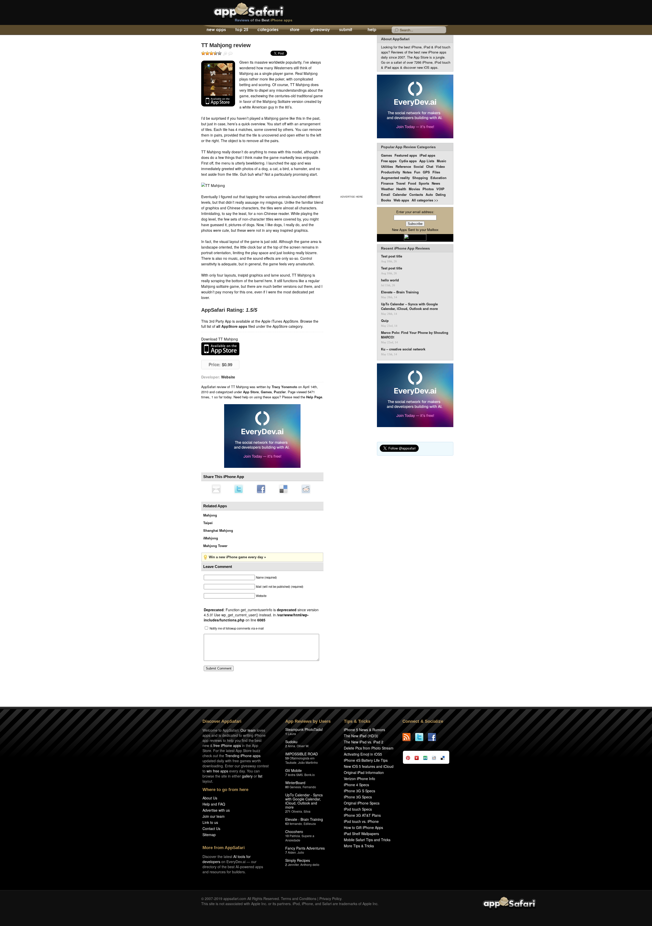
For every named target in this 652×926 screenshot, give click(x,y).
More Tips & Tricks (359, 845)
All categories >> (425, 200)
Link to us (210, 822)
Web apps (401, 200)
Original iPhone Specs (361, 803)
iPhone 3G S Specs (359, 790)
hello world (390, 280)
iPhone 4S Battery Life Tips (366, 760)
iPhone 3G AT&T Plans (362, 815)
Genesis (295, 787)
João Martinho (308, 762)
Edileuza (310, 823)
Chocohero (294, 831)
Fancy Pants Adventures (305, 848)
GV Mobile (293, 770)
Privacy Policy (330, 898)
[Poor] (207, 53)
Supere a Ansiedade (299, 838)
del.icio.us (283, 489)
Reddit (306, 489)
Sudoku (291, 741)
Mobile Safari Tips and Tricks (367, 839)
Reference (403, 166)
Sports (424, 183)
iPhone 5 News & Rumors (364, 729)
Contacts (416, 194)
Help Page (314, 396)
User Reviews (230, 54)
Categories (267, 30)
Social (419, 166)
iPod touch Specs (358, 809)
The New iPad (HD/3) (361, 735)
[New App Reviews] (215, 30)
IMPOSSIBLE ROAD (301, 753)
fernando (296, 823)
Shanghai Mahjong (218, 530)
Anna (291, 746)
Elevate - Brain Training (304, 819)
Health (401, 188)
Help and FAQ (213, 804)
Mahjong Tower (215, 545)
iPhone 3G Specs (358, 796)
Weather (387, 188)
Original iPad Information (364, 772)
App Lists (426, 160)
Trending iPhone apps (243, 755)
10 (287, 836)
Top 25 (241, 30)
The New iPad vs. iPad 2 (363, 741)
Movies (414, 188)
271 (288, 811)
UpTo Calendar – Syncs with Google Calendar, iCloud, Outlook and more (409, 306)
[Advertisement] (351, 114)
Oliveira (296, 811)
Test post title (391, 256)
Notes (407, 172)
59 (287, 758)
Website (228, 376)
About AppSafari (395, 39)
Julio (300, 852)
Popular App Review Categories (408, 147)
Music (441, 160)
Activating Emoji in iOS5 (363, 754)
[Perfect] (220, 53)
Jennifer (293, 864)
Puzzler (280, 391)
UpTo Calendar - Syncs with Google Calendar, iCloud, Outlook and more (304, 801)
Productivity (390, 172)
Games (266, 391)
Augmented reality (395, 177)
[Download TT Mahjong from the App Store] (218, 83)
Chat (429, 166)
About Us (209, 797)
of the (263, 20)
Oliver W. (303, 746)
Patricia (295, 836)
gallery (247, 776)
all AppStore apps (231, 326)
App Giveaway (319, 30)
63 (287, 823)
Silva (307, 811)
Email (385, 194)
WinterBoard (295, 782)
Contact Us (211, 828)
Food (412, 183)
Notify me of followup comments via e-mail (237, 628)
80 (287, 787)
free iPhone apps (227, 745)
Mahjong (210, 515)
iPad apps (427, 155)
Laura (292, 733)
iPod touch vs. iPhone (361, 821)
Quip (385, 320)
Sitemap (209, 834)
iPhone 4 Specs (356, 784)
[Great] (215, 53)
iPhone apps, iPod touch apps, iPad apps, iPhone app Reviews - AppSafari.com (259, 10)
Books (386, 200)
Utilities (387, 166)
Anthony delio (309, 864)
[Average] (211, 53)
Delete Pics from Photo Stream (368, 748)
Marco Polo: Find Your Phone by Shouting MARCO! (414, 334)
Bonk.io (309, 774)
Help (371, 30)
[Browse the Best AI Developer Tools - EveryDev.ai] (262, 436)
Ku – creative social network (403, 349)
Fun (417, 172)
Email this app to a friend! (216, 489)
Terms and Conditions (298, 898)
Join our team (213, 816)
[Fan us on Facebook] (434, 737)
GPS (426, 172)
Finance (387, 183)
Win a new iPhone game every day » (237, 557)
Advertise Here (351, 196)
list (260, 776)
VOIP (440, 188)
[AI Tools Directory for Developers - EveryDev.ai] (415, 395)
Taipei (208, 522)
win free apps (217, 770)
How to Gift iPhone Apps (363, 827)
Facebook (261, 489)
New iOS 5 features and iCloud (368, 766)
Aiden (292, 852)
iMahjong (210, 538)
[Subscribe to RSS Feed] (408, 737)
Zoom (225, 54)
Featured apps (406, 155)
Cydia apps (408, 160)
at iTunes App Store (220, 348)
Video (440, 166)
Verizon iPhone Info (359, 778)
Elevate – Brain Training (400, 292)
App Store (251, 391)
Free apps (389, 160)
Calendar (400, 194)
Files (436, 172)
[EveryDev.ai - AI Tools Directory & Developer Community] (415, 107)
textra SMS (295, 774)
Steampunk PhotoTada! (304, 729)
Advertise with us (216, 810)
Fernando (309, 787)
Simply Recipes (297, 860)
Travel (400, 183)
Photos (428, 188)
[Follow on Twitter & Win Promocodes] (421, 737)
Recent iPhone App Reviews (405, 248)
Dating (441, 194)
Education (438, 177)
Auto (429, 194)
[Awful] (203, 53)
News (436, 183)
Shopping (420, 177)
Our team (248, 730)
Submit (345, 30)
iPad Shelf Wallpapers (361, 833)
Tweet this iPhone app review (238, 489)
